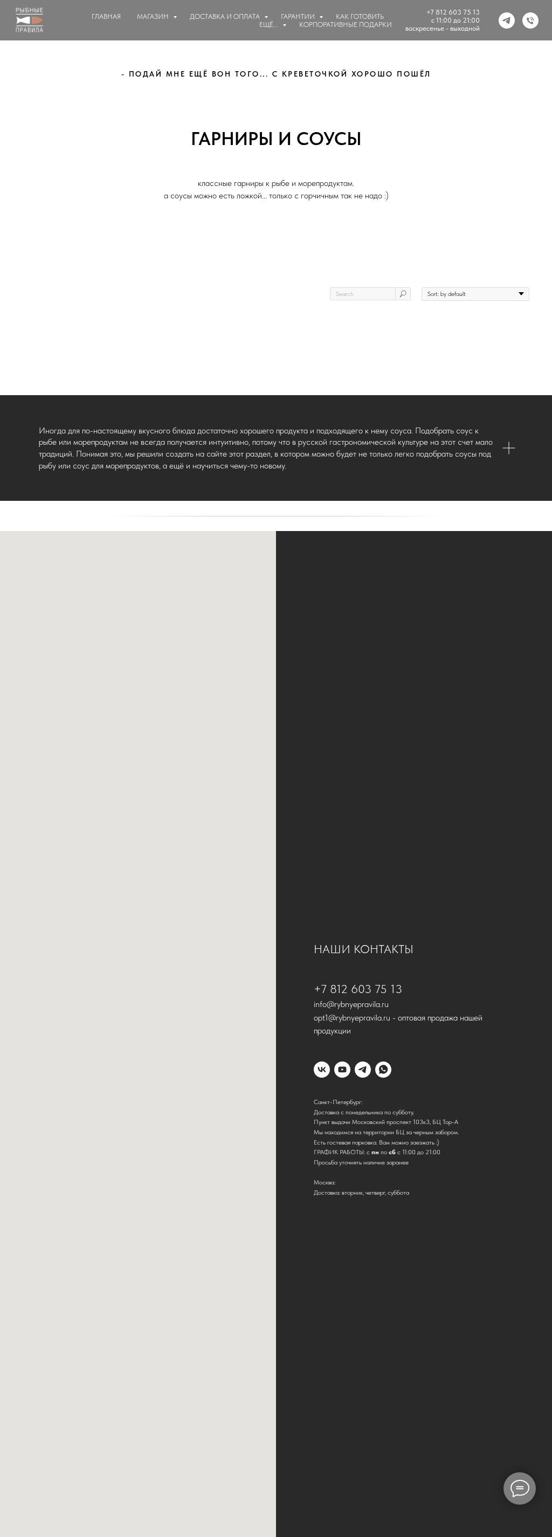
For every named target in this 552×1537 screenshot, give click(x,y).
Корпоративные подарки (345, 24)
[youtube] (342, 1070)
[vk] (322, 1070)
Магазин (153, 16)
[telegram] (507, 20)
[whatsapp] (383, 1070)
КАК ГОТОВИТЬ (360, 16)
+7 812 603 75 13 (453, 12)
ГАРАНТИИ (298, 16)
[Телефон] (530, 20)
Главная (106, 16)
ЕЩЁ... (269, 24)
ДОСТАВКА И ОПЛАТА (225, 16)
